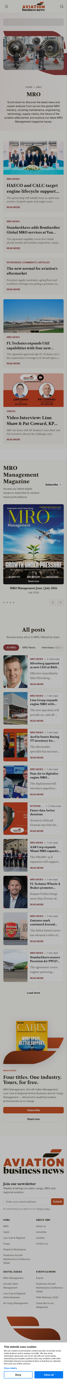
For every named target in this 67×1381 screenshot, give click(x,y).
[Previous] (52, 602)
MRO (6, 1226)
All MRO (11, 647)
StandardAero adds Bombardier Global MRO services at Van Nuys (33, 230)
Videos (11, 411)
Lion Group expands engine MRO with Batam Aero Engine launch (44, 702)
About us (41, 1226)
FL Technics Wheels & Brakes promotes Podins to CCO (45, 886)
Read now (33, 581)
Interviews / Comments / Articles (28, 262)
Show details (10, 1368)
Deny (18, 1374)
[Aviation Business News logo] (33, 6)
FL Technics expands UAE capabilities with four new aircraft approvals (29, 346)
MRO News (13, 179)
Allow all (49, 1374)
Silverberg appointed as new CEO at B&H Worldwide (44, 665)
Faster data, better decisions (42, 812)
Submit (57, 1201)
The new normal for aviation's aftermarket (32, 271)
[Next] (60, 602)
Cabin (6, 1232)
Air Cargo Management (15, 1303)
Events (39, 1278)
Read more (13, 207)
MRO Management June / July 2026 (33, 588)
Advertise (41, 1232)
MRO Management (13, 1278)
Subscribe (51, 484)
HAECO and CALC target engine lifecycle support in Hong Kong (32, 188)
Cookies (40, 1237)
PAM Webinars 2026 (47, 1297)
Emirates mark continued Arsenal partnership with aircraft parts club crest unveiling (42, 922)
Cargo (6, 1243)
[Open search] (62, 6)
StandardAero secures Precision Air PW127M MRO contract (45, 959)
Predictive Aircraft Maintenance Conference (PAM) (16, 1259)
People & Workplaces (14, 1249)
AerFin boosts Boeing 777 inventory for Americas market (44, 739)
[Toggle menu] (6, 6)
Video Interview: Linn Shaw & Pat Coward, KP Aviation (30, 421)
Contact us (42, 1243)
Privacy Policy (43, 1208)
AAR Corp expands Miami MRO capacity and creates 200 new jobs (44, 849)
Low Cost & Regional (14, 1237)
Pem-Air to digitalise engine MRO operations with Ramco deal (44, 775)
